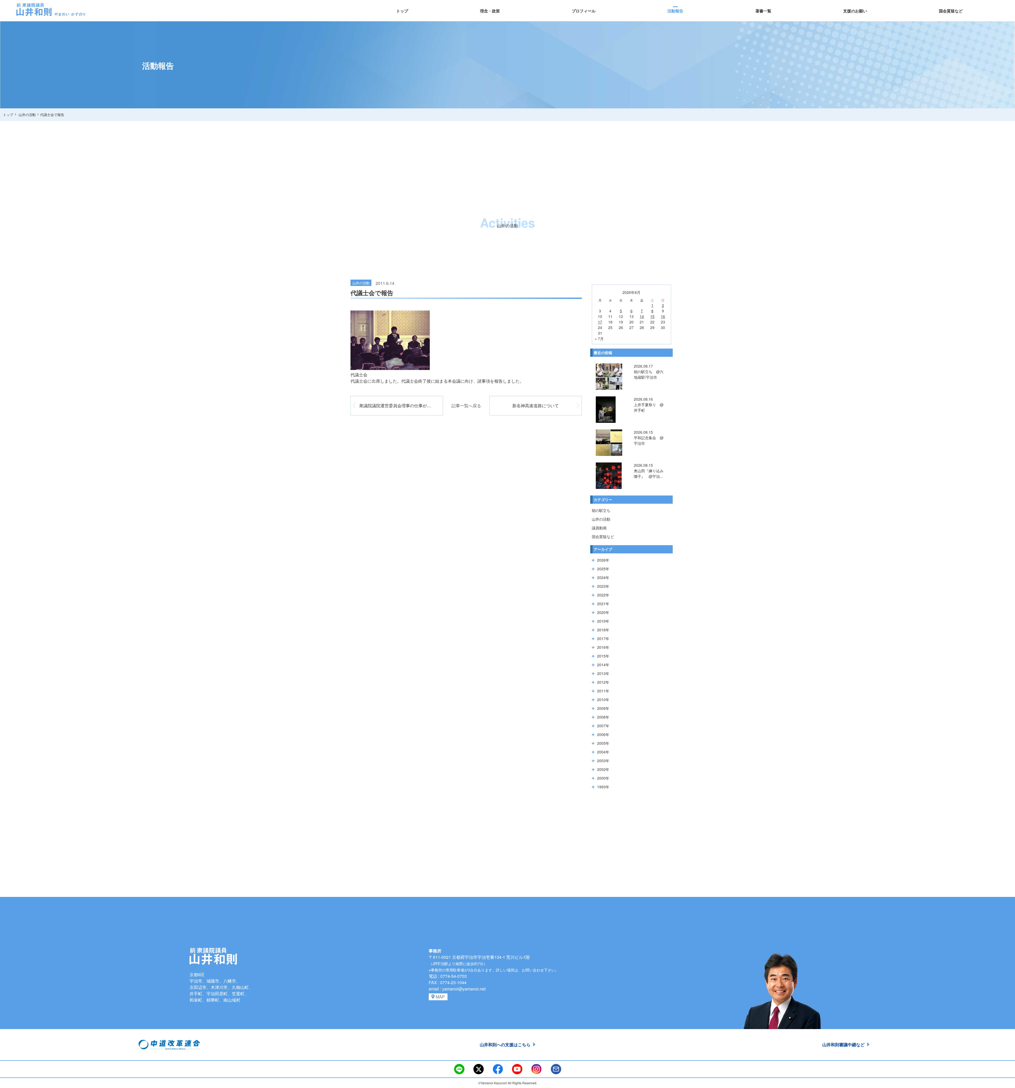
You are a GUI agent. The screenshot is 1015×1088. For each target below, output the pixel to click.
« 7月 (599, 338)
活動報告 (675, 11)
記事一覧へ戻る (466, 405)
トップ (402, 11)
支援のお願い (855, 11)
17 (600, 322)
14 (642, 316)
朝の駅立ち (601, 510)
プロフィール (584, 11)
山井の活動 (601, 519)
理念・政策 (490, 11)
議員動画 (599, 527)
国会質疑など (951, 11)
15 (652, 316)
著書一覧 (763, 11)
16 (663, 316)
